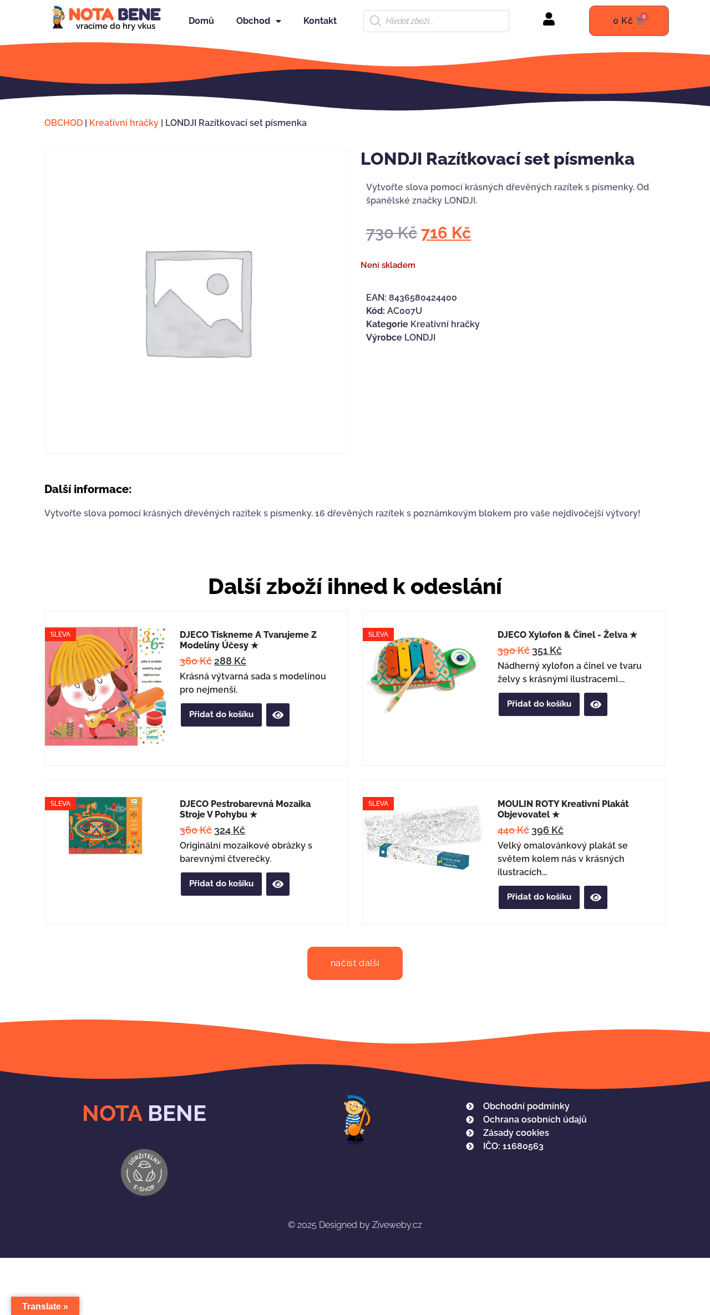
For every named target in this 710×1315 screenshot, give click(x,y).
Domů (201, 21)
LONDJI (419, 337)
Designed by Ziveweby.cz (355, 1225)
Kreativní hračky (124, 123)
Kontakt (320, 21)
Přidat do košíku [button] (221, 714)
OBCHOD (63, 123)
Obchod (253, 21)
